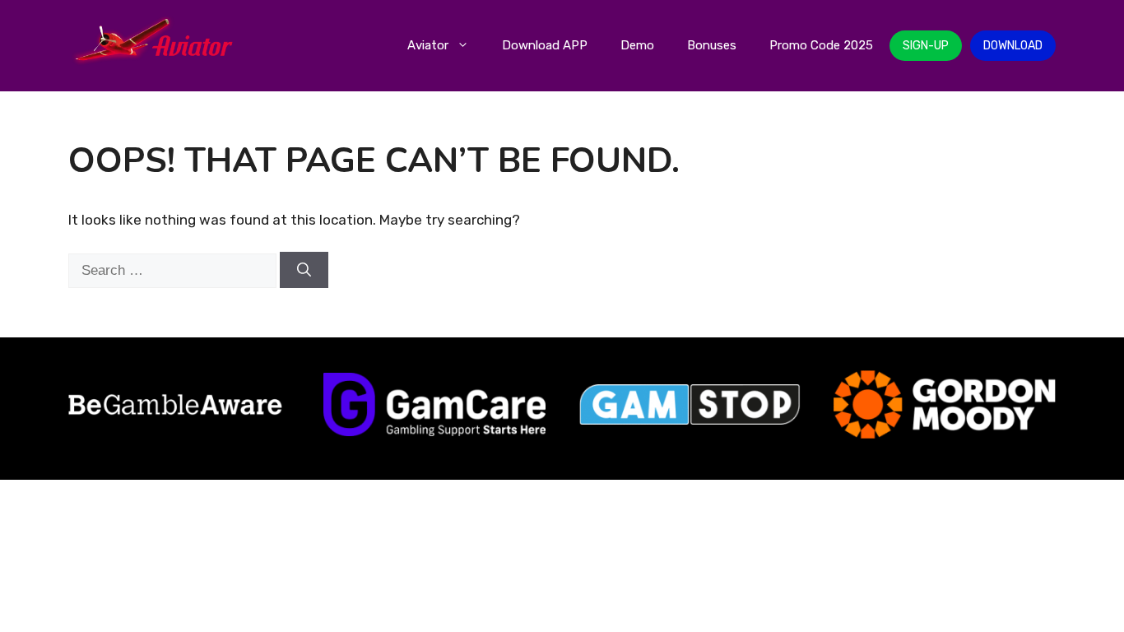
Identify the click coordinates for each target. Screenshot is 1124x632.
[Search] (304, 270)
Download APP (545, 45)
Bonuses (711, 45)
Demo (637, 45)
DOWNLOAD (1013, 46)
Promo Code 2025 (821, 45)
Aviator (427, 45)
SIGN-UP (926, 46)
